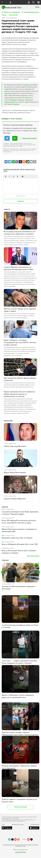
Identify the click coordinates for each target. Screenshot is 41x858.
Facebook (13, 100)
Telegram (8, 93)
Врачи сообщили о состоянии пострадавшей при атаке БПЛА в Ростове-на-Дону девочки (20, 342)
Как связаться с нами (17, 824)
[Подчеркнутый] (13, 176)
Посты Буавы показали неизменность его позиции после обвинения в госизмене (20, 232)
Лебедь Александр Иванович (15, 446)
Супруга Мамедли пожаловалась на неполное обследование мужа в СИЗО (18, 268)
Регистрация (20, 196)
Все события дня (33, 556)
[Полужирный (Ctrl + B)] (5, 176)
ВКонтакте (29, 100)
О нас (3, 824)
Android (26, 85)
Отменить (20, 201)
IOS (31, 85)
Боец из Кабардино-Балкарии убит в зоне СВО (20, 544)
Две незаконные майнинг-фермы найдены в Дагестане (20, 379)
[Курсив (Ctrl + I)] (9, 176)
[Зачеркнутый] (17, 176)
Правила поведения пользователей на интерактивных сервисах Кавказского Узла (20, 845)
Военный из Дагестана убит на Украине (17, 538)
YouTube (16, 104)
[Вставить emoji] (22, 176)
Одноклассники (10, 102)
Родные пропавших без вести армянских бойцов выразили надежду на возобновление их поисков (19, 393)
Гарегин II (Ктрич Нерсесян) (15, 498)
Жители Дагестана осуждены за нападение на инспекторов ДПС (19, 530)
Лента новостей (13, 15)
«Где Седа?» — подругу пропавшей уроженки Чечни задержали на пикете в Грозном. (19, 661)
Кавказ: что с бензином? (12, 12)
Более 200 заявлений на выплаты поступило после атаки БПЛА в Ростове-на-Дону (19, 521)
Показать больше (20, 807)
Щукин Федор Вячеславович (15, 472)
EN (6, 2)
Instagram (21, 100)
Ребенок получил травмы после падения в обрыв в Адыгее (20, 309)
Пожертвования (34, 824)
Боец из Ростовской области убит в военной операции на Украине (19, 551)
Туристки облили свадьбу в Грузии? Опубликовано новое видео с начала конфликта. (20, 733)
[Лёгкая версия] (10, 2)
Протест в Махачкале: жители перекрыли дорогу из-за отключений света (18, 696)
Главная (4, 15)
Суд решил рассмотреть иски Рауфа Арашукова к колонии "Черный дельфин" (20, 512)
